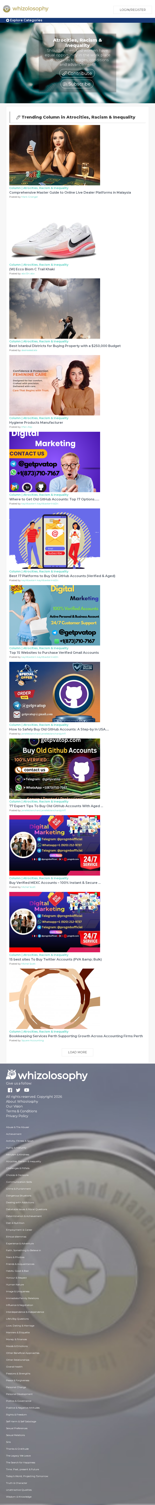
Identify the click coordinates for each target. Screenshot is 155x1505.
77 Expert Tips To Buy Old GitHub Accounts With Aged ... (56, 806)
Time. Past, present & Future (22, 1469)
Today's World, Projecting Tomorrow (27, 1476)
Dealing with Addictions (20, 1202)
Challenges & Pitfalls (17, 1168)
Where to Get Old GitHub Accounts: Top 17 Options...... (54, 499)
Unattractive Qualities (19, 1489)
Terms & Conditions (21, 1111)
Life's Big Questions (17, 1318)
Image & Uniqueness (17, 1291)
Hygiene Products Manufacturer (36, 423)
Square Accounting (32, 1040)
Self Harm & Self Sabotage (21, 1421)
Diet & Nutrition (15, 1222)
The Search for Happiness (20, 1462)
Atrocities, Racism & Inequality (45, 188)
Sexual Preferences (16, 1428)
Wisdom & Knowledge (18, 1496)
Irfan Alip (26, 426)
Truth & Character (16, 1482)
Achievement (14, 1133)
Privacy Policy (17, 1116)
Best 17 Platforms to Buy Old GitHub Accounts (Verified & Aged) (62, 576)
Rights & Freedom (16, 1414)
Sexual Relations (15, 1435)
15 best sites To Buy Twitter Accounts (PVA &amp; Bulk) (55, 959)
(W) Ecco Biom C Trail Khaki (32, 269)
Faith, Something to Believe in (23, 1250)
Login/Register (133, 10)
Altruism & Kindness (17, 1154)
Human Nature (15, 1284)
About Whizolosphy (22, 1101)
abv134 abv (28, 273)
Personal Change (16, 1387)
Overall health (14, 1366)
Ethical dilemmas (16, 1236)
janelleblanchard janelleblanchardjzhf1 (43, 733)
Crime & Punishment (18, 1188)
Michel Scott (28, 886)
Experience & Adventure (20, 1243)
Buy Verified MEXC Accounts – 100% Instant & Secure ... (55, 883)
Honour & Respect (16, 1277)
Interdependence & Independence (25, 1311)
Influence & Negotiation (19, 1305)
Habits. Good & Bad (17, 1270)
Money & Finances (16, 1339)
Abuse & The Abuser (17, 1127)
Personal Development (19, 1394)
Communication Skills (19, 1181)
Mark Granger (29, 196)
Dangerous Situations (18, 1195)
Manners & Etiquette (18, 1332)
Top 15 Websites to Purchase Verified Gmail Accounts (54, 653)
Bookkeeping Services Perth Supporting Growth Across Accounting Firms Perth (76, 1036)
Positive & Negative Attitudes (23, 1407)
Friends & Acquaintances (20, 1263)
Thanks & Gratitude (17, 1448)
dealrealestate (29, 350)
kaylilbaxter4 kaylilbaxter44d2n (39, 503)
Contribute (79, 73)
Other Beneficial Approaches (22, 1352)
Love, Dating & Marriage (20, 1325)
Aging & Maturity (16, 1147)
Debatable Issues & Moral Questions (26, 1209)
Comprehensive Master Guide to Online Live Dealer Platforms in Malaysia (70, 192)
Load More (77, 1052)
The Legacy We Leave (18, 1455)
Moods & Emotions (17, 1346)
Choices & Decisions (17, 1175)
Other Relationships (17, 1359)
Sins (8, 1441)
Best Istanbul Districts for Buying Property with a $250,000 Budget (65, 346)
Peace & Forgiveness (17, 1380)
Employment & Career (19, 1229)
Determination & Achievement (24, 1216)
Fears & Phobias (15, 1257)
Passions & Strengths (18, 1373)
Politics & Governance (18, 1400)
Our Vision (14, 1106)
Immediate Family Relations (22, 1298)
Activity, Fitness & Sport (20, 1140)
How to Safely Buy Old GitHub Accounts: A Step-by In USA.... (59, 729)
